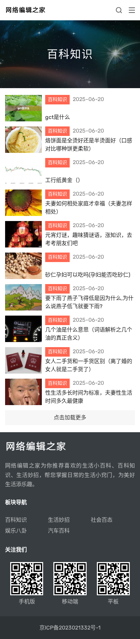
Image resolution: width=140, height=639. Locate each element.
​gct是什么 (57, 117)
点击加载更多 (70, 417)
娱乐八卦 (16, 530)
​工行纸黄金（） (64, 180)
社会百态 (101, 520)
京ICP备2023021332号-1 (70, 627)
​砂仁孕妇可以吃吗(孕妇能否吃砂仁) (87, 275)
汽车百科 (59, 530)
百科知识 (16, 520)
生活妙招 (59, 520)
